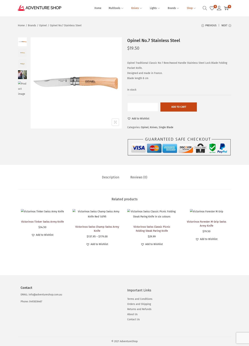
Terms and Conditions (139, 299)
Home (21, 25)
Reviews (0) (138, 177)
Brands (32, 25)
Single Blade (166, 127)
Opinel (43, 25)
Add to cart (178, 106)
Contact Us (133, 319)
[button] (138, 118)
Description (110, 177)
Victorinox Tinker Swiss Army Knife (42, 221)
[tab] (110, 177)
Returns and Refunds (139, 309)
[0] (212, 8)
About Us (132, 314)
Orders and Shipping (139, 304)
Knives (153, 127)
